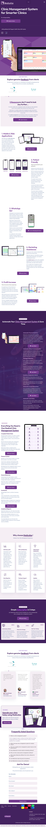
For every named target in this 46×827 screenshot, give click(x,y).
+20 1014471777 (32, 815)
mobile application (11, 138)
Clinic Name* (11, 786)
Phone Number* (12, 781)
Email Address (11, 795)
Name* (10, 776)
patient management (14, 114)
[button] (8, 96)
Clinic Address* (12, 790)
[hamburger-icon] (44, 2)
